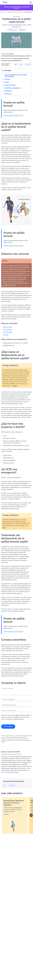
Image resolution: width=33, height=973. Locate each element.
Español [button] (23, 29)
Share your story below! (7, 688)
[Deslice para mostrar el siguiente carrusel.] (31, 815)
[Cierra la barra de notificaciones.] (30, 7)
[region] (17, 815)
